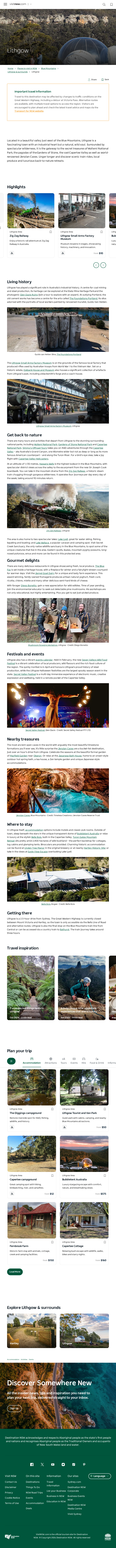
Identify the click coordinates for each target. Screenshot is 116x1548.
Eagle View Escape (38, 852)
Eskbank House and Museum (39, 370)
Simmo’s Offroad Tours (34, 448)
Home (10, 69)
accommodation (34, 830)
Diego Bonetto (28, 585)
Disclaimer (10, 1487)
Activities (24, 1359)
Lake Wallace (42, 543)
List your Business (56, 1491)
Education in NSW (56, 1501)
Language (99, 1476)
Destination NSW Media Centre (77, 1507)
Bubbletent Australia (88, 834)
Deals (29, 1508)
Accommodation (13, 1359)
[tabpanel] (58, 32)
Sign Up (14, 1408)
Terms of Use (12, 1503)
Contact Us (11, 1482)
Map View (19, 1281)
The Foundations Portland (83, 298)
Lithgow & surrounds (18, 72)
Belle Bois (36, 837)
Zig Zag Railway (77, 471)
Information (54, 1476)
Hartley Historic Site (94, 848)
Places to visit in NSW (27, 69)
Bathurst (64, 929)
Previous (96, 265)
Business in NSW (55, 1496)
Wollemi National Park (45, 444)
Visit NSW (10, 1476)
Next (103, 265)
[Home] (18, 4)
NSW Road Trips (34, 1493)
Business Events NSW (76, 1498)
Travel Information (53, 1484)
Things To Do (33, 1487)
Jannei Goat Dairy (44, 573)
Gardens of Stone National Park (75, 444)
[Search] (104, 5)
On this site (32, 1476)
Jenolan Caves (23, 816)
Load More (14, 1272)
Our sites (73, 1476)
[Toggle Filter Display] (11, 1061)
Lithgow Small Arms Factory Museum (32, 363)
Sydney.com (74, 1482)
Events (31, 1359)
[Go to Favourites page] (111, 4)
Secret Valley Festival (25, 674)
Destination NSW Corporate (77, 1489)
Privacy (9, 1493)
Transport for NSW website (29, 111)
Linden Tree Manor (34, 848)
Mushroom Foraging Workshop (42, 645)
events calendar (44, 660)
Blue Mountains (48, 69)
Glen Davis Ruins (29, 295)
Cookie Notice (12, 1498)
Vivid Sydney (74, 1514)
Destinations (32, 1482)
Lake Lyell (63, 539)
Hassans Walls (46, 464)
